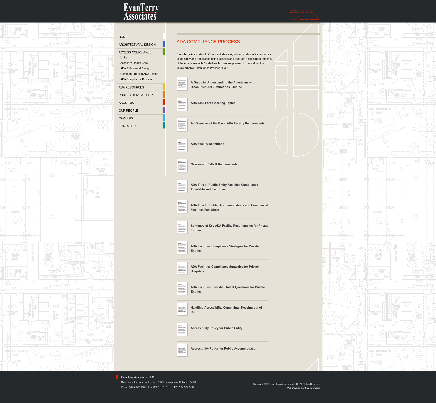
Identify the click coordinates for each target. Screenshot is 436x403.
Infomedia (315, 388)
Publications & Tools (136, 95)
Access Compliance (135, 52)
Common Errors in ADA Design (139, 74)
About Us (126, 103)
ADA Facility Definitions (207, 144)
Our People (128, 110)
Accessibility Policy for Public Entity (216, 328)
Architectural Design (137, 44)
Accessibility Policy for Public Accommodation (224, 348)
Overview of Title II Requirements (214, 164)
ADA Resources (131, 87)
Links (123, 57)
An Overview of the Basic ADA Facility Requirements (228, 123)
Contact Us (128, 126)
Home (123, 37)
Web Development (296, 388)
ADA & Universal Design (135, 68)
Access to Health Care (134, 63)
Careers (126, 118)
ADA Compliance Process (136, 79)
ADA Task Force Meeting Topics (213, 103)
